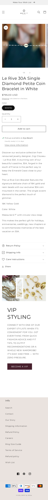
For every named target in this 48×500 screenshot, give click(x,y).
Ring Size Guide (13, 444)
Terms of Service (13, 450)
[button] (3, 12)
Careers (9, 438)
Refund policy (12, 456)
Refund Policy (12, 432)
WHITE (8, 108)
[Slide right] (30, 73)
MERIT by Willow (26, 495)
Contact (9, 414)
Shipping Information (16, 426)
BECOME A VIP (19, 366)
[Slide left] (18, 73)
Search (8, 408)
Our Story (10, 420)
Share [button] (8, 266)
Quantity (6, 114)
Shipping (5, 98)
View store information (16, 145)
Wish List (10, 462)
